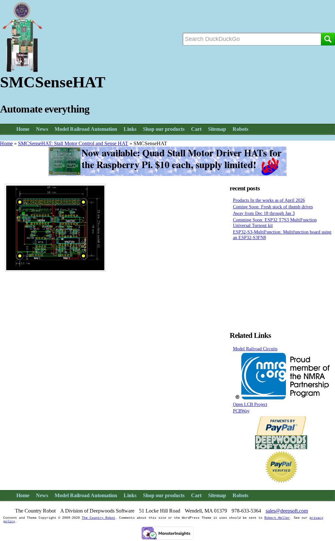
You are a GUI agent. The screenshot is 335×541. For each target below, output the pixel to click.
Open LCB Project (250, 404)
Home (22, 129)
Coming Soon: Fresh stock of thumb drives (273, 206)
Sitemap (217, 129)
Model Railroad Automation (86, 129)
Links (130, 129)
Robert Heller (277, 518)
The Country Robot (98, 518)
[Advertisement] (281, 284)
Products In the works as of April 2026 (269, 200)
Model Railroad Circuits (255, 348)
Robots (240, 129)
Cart (196, 129)
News (42, 129)
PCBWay (241, 410)
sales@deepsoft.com (287, 511)
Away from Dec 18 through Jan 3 (264, 213)
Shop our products (164, 129)
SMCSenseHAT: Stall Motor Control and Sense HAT (73, 143)
